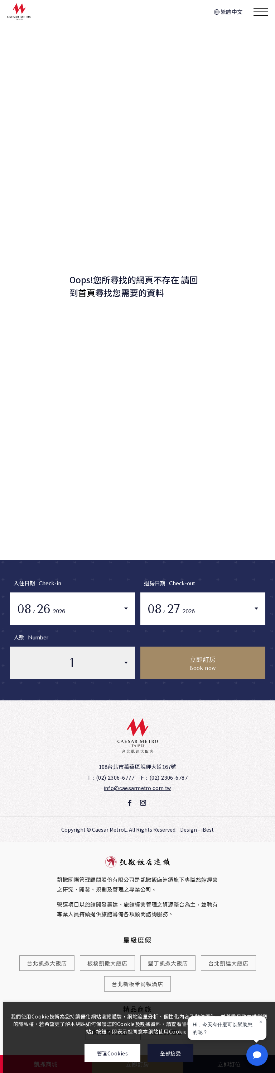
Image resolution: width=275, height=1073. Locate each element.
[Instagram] (143, 803)
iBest (207, 829)
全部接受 (170, 1053)
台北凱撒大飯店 (47, 963)
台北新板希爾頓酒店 (137, 984)
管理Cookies (112, 1053)
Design (188, 829)
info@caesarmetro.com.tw (137, 788)
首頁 (86, 292)
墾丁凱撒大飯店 (168, 963)
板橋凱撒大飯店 (107, 963)
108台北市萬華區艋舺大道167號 (138, 766)
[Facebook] (129, 803)
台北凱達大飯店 (228, 963)
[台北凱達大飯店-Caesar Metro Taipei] (137, 735)
